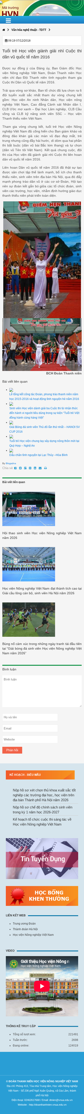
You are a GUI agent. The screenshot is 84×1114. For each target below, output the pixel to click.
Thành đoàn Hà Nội (25, 929)
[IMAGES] (42, 259)
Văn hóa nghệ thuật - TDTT (28, 30)
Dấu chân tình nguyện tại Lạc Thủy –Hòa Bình (38, 455)
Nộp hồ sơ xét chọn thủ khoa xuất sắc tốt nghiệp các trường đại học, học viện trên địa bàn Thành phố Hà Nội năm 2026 (44, 795)
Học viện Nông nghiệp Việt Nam (33, 934)
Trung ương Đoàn (24, 923)
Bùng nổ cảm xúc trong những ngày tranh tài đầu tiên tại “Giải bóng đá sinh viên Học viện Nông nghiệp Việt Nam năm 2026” (42, 648)
